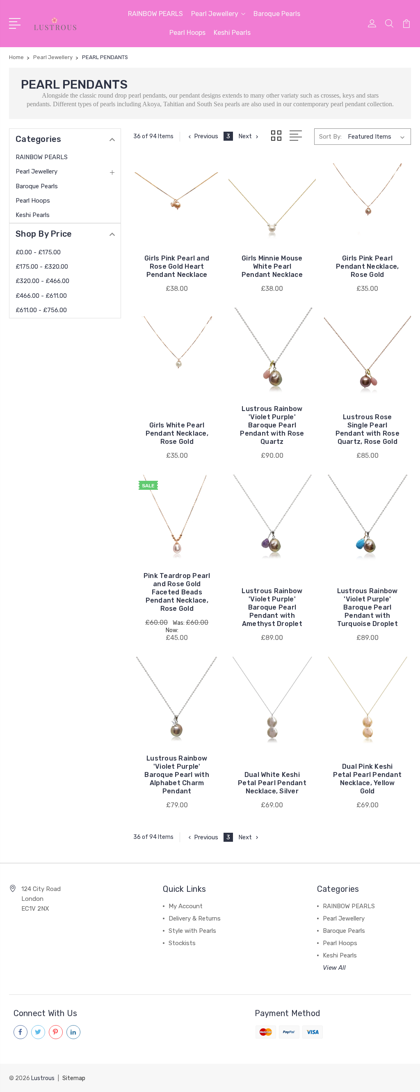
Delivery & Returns (195, 918)
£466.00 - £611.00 (41, 295)
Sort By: (330, 136)
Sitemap (73, 1078)
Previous (206, 136)
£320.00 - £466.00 (42, 281)
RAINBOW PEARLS (155, 14)
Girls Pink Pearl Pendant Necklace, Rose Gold (367, 266)
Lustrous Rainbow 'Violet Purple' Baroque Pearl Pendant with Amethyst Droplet (272, 607)
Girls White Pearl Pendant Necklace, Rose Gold (177, 433)
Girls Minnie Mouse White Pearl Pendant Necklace (272, 266)
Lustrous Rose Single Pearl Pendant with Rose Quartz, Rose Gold (367, 429)
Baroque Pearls (276, 14)
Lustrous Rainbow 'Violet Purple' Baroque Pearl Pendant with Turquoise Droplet (367, 607)
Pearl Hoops (187, 33)
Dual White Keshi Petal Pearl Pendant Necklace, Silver (272, 783)
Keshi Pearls (232, 33)
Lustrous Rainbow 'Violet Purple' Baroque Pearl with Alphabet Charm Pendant (176, 774)
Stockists (182, 943)
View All (334, 967)
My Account (186, 906)
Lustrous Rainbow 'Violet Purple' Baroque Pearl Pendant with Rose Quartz (272, 425)
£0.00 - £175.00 (38, 252)
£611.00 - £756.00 (41, 310)
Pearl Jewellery (214, 14)
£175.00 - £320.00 (42, 266)
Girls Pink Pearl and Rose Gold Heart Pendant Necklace (176, 266)
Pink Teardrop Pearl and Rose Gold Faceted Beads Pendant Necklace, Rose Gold (177, 592)
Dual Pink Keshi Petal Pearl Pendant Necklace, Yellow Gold (367, 779)
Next (245, 136)
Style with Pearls (192, 930)
